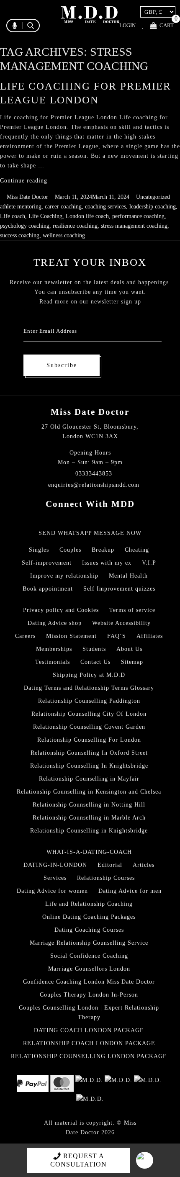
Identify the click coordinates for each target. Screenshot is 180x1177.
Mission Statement (71, 636)
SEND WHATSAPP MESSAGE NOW (90, 533)
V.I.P (149, 563)
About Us (129, 649)
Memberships (54, 649)
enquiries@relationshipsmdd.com (93, 485)
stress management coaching (134, 226)
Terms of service (132, 610)
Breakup (103, 550)
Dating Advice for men (130, 891)
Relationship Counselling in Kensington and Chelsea (89, 792)
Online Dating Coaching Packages (89, 917)
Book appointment (48, 589)
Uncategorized (153, 197)
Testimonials (52, 662)
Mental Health (128, 576)
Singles (39, 550)
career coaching (63, 206)
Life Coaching (45, 216)
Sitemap (132, 662)
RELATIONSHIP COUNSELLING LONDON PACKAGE (89, 1056)
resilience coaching (75, 226)
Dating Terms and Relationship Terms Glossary (89, 688)
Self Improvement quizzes (119, 589)
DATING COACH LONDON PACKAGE (89, 1030)
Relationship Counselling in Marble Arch (89, 818)
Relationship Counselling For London (89, 740)
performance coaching (138, 216)
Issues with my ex (106, 563)
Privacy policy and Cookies (61, 610)
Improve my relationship (64, 576)
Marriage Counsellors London (89, 969)
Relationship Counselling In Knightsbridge (89, 766)
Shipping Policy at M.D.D (89, 675)
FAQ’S (116, 636)
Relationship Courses (106, 878)
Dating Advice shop (55, 623)
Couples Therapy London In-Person (89, 995)
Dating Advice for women (52, 891)
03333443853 (93, 473)
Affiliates (149, 636)
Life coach (12, 216)
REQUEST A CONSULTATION (78, 1160)
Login (127, 25)
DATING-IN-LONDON (55, 865)
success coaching (19, 235)
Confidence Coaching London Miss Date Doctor (89, 982)
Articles (143, 865)
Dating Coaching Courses (89, 930)
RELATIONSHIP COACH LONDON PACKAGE (89, 1043)
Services (55, 878)
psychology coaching (24, 226)
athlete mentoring (20, 206)
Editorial (110, 865)
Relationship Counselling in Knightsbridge (89, 830)
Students (94, 649)
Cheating (137, 550)
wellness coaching (64, 235)
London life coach (87, 216)
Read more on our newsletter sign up (90, 301)
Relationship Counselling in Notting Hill (89, 805)
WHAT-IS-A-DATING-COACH (89, 852)
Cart (166, 25)
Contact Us (95, 662)
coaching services (105, 206)
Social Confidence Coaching (89, 956)
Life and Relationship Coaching (89, 904)
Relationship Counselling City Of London (89, 714)
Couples (70, 550)
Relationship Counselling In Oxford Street (89, 753)
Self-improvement (47, 563)
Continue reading (23, 180)
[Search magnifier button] (83, 43)
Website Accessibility (121, 623)
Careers (25, 636)
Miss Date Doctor (27, 197)
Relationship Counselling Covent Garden (89, 727)
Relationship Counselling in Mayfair (89, 779)
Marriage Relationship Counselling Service (89, 943)
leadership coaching (152, 206)
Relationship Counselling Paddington (89, 701)
